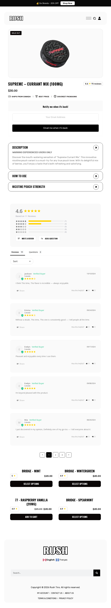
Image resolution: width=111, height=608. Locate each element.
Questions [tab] (33, 252)
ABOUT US (69, 593)
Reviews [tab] (15, 252)
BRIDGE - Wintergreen (80, 471)
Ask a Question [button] (51, 238)
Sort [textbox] (15, 261)
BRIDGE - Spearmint (79, 500)
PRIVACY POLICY (66, 598)
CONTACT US (56, 593)
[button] (87, 290)
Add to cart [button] (31, 517)
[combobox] (21, 261)
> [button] (68, 455)
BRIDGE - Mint (31, 471)
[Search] (96, 573)
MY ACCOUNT (43, 593)
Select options (31, 483)
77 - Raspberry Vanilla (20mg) (31, 502)
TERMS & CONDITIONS (47, 598)
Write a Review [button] (28, 238)
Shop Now (67, 3)
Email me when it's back (55, 128)
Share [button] (22, 291)
